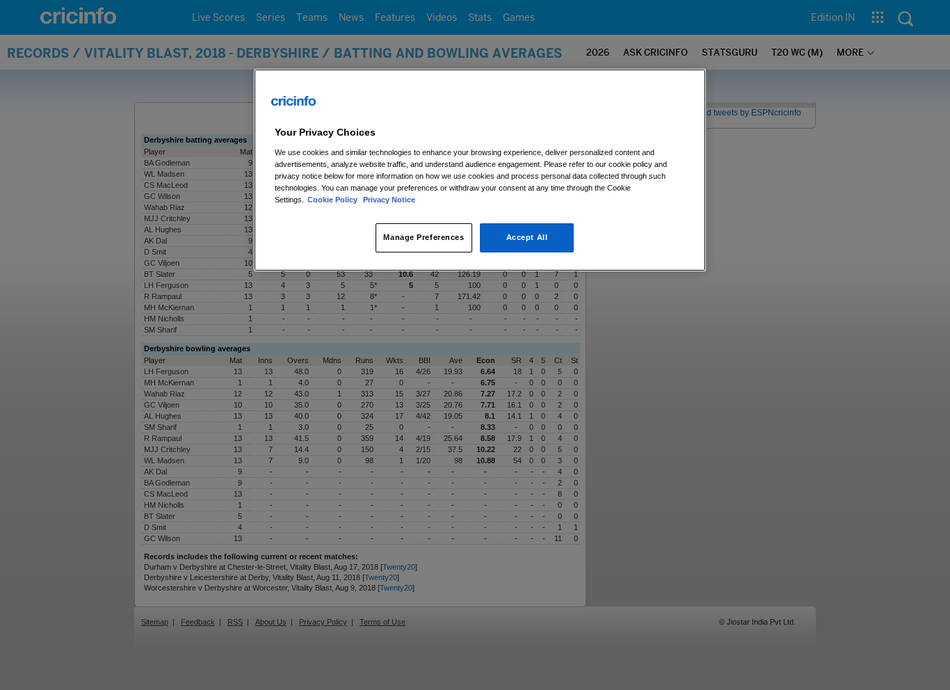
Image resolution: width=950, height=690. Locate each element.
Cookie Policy (333, 199)
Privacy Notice (389, 199)
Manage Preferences (423, 237)
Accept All (527, 237)
